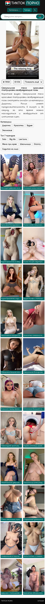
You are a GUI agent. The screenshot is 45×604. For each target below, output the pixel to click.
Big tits (13, 139)
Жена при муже (9, 144)
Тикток (24, 3)
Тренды (27, 10)
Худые (29, 126)
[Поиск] (40, 16)
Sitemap (41, 601)
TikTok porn (6, 601)
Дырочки (6, 126)
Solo (4, 139)
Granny (37, 144)
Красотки (18, 126)
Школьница (25, 144)
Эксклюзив (7, 130)
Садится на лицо (10, 149)
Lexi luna (23, 139)
